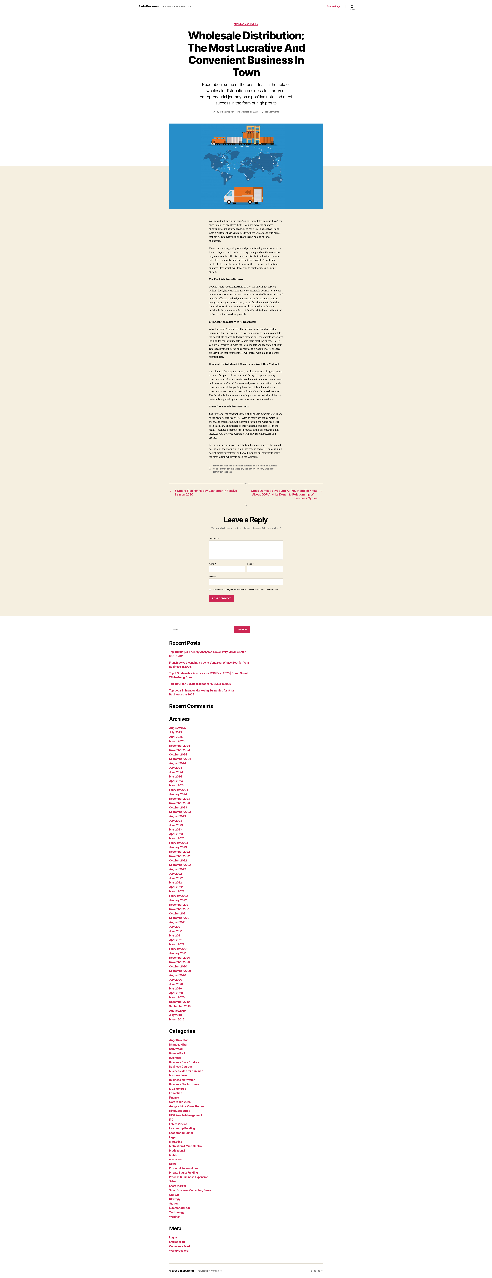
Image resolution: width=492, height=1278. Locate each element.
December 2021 (179, 904)
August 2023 (177, 816)
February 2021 (178, 948)
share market (177, 1186)
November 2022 (179, 856)
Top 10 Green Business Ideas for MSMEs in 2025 (200, 683)
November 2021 (179, 909)
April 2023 (176, 834)
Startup (174, 1194)
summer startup (179, 1208)
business (175, 1057)
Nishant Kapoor (226, 111)
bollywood (176, 1049)
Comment (214, 538)
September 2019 (180, 1006)
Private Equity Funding (183, 1172)
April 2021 (175, 940)
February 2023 (178, 842)
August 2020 (177, 975)
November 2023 (179, 803)
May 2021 (175, 935)
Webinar (174, 1216)
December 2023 (179, 798)
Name (212, 564)
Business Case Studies (184, 1062)
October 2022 (178, 860)
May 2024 (175, 776)
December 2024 (179, 745)
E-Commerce (177, 1088)
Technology (176, 1212)
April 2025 (176, 736)
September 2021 (180, 917)
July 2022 (175, 873)
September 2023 (180, 811)
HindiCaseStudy (179, 1110)
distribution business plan (231, 468)
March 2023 (176, 838)
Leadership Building (182, 1128)
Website (212, 576)
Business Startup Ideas (184, 1084)
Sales (172, 1181)
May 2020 (175, 988)
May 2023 (175, 829)
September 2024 (180, 758)
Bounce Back (177, 1053)
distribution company (254, 468)
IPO (171, 1119)
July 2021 (175, 926)
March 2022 (176, 891)
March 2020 (176, 997)
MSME (173, 1155)
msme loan (176, 1159)
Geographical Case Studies (186, 1106)
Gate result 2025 (180, 1102)
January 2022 (178, 900)
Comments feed (179, 1246)
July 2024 (175, 767)
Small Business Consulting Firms (190, 1190)
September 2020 (180, 970)
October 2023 (178, 807)
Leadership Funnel (181, 1133)
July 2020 (175, 979)
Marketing (175, 1141)
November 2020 (179, 962)
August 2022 (177, 869)
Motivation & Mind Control (185, 1146)
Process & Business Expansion (188, 1177)
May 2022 (175, 882)
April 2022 (176, 887)
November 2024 (179, 750)
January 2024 (178, 794)
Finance (174, 1097)
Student (174, 1203)
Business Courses (181, 1066)
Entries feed (177, 1241)
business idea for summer (186, 1071)
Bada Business (148, 6)
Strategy (174, 1199)
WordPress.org (179, 1250)
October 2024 (178, 754)
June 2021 (176, 931)
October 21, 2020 (249, 111)
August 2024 (177, 763)
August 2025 (177, 728)
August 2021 (177, 922)
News (172, 1163)
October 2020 (178, 966)
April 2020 (176, 993)
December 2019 (179, 1001)
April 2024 (176, 781)
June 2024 (176, 772)
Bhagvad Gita (178, 1044)
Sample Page (333, 6)
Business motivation (246, 24)
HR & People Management (185, 1115)
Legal (172, 1137)
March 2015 (176, 1019)
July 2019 (175, 1015)
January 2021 (178, 953)
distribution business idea (245, 465)
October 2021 (178, 913)
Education (175, 1093)
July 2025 (175, 732)
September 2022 (180, 864)
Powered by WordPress (209, 1270)
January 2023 (178, 847)
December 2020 (179, 957)
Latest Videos (178, 1124)
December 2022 (179, 851)
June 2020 (176, 984)
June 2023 (176, 825)
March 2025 (176, 741)
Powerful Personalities (183, 1168)
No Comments (272, 111)
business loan (178, 1075)
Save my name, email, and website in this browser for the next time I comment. (245, 589)
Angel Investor (178, 1040)
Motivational (177, 1150)
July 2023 (175, 820)
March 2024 (176, 785)
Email (250, 564)
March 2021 (176, 944)
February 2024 (178, 789)
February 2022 (178, 895)
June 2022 (176, 878)
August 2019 (177, 1010)
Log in (173, 1237)
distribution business (222, 465)
